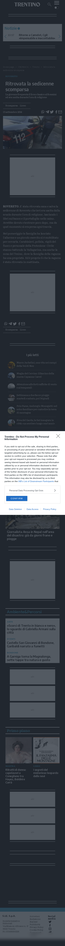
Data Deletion (15, 509)
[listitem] (32, 490)
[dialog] (32, 473)
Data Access (32, 509)
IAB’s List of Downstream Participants (36, 481)
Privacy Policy (49, 509)
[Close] (59, 437)
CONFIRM (17, 498)
